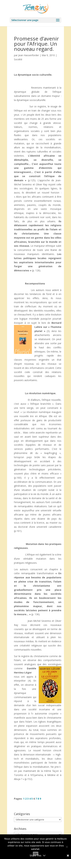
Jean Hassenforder (28, 55)
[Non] (66, 846)
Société (18, 59)
